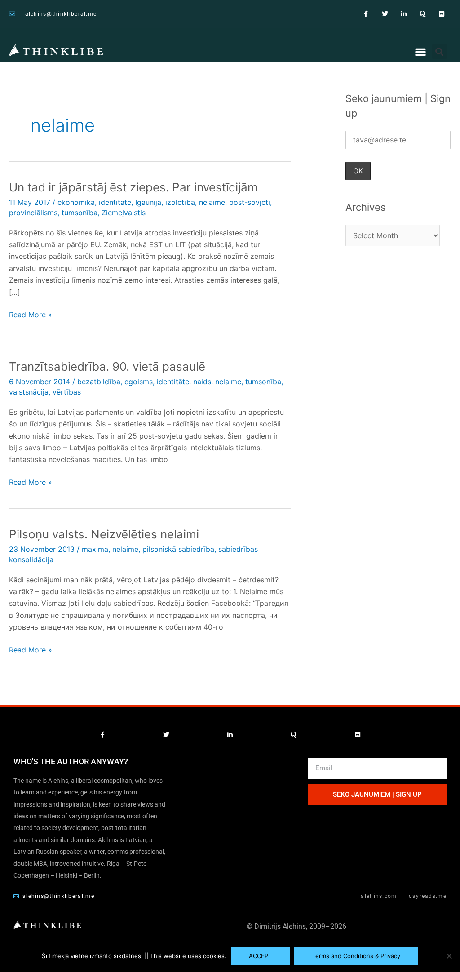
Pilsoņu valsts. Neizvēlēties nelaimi (104, 534)
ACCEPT (260, 955)
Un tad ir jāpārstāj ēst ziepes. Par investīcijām (133, 187)
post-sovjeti (249, 202)
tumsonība (79, 212)
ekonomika (76, 202)
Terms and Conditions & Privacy (356, 955)
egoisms (138, 381)
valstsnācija (29, 391)
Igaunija (148, 202)
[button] (420, 52)
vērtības (67, 391)
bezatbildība (98, 381)
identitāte (115, 202)
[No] (448, 955)
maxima (95, 549)
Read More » (30, 314)
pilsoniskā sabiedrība (178, 549)
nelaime (212, 202)
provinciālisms (33, 212)
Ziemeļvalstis (124, 212)
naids (202, 381)
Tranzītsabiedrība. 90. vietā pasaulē (107, 366)
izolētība (180, 202)
